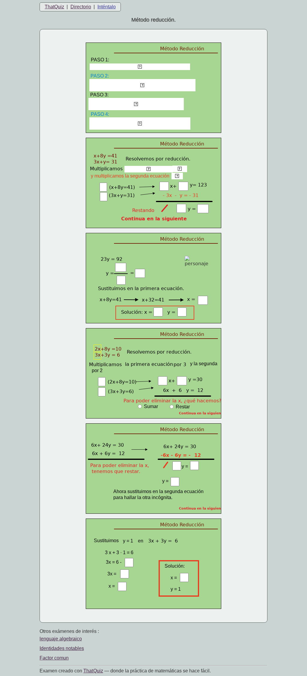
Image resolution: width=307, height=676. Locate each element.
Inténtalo (106, 6)
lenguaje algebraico (61, 638)
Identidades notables (62, 648)
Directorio (80, 6)
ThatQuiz (54, 6)
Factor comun (54, 657)
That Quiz (93, 670)
